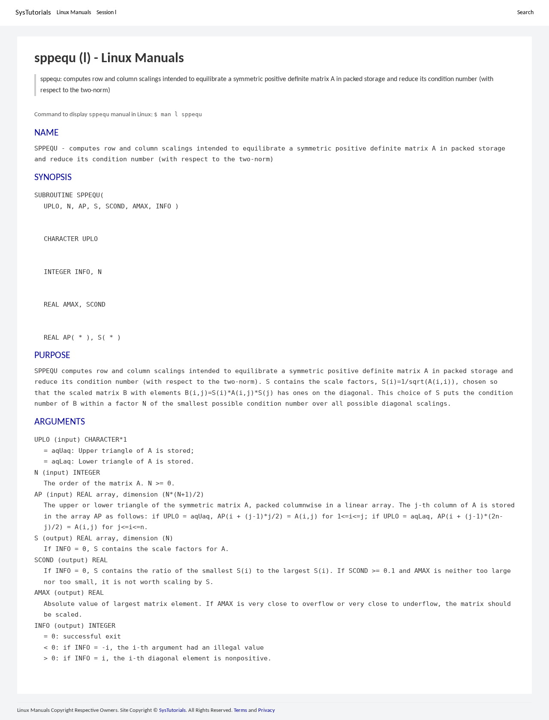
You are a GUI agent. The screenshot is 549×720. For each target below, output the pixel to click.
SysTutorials (33, 12)
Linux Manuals (74, 12)
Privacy (266, 710)
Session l (106, 12)
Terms (240, 710)
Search (525, 12)
